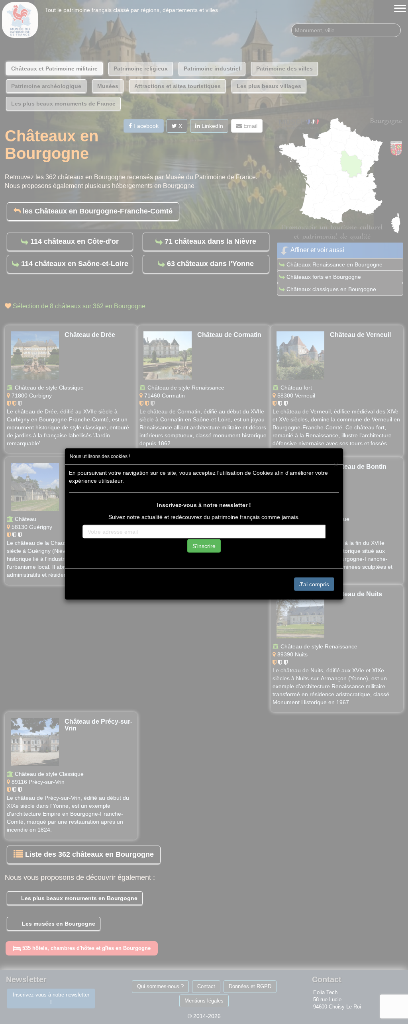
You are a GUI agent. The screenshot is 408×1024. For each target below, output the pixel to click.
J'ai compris (314, 584)
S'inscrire (204, 546)
